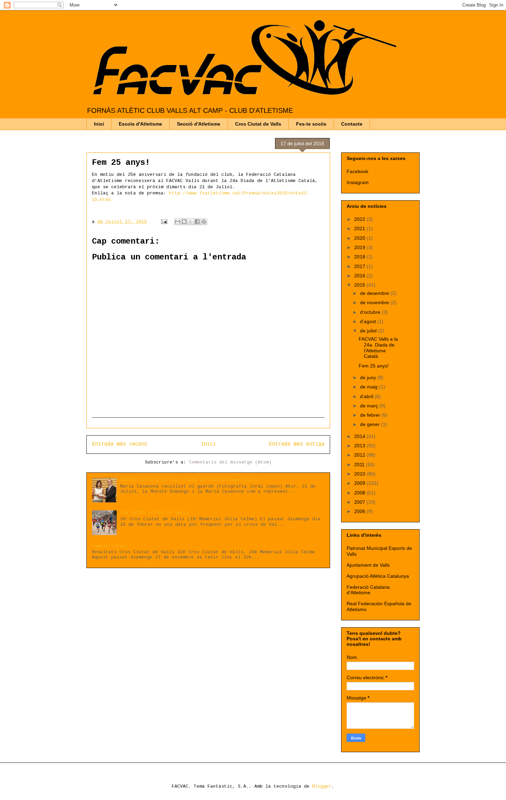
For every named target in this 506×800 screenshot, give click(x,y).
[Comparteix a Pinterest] (203, 221)
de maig (369, 387)
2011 (360, 464)
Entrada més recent (120, 444)
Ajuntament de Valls (368, 565)
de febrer (370, 415)
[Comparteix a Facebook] (197, 221)
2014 (360, 436)
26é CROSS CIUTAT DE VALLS (154, 512)
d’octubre (371, 312)
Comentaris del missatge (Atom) (230, 462)
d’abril (367, 396)
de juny (368, 377)
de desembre (375, 293)
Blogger (321, 786)
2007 (360, 502)
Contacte (351, 124)
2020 (360, 238)
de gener (370, 424)
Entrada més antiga (297, 444)
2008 (360, 492)
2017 (360, 266)
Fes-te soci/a (311, 124)
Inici (99, 124)
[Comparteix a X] (190, 221)
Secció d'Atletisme (198, 124)
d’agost (368, 321)
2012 (360, 455)
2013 (360, 445)
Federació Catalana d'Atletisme (368, 590)
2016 (360, 275)
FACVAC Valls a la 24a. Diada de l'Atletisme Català (189, 480)
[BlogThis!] (184, 221)
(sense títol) (110, 545)
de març (369, 405)
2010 (360, 474)
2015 (360, 285)
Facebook (357, 171)
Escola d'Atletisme (140, 124)
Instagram (358, 182)
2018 (360, 256)
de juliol (369, 330)
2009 (360, 483)
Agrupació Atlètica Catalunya (378, 576)
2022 (360, 219)
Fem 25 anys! (374, 366)
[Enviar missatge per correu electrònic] (164, 221)
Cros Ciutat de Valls (258, 124)
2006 (360, 511)
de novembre (375, 302)
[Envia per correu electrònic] (177, 221)
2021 (360, 228)
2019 (360, 247)
